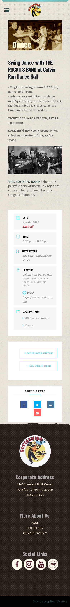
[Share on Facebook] (23, 404)
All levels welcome (37, 318)
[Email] (37, 412)
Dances (29, 325)
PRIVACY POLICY (35, 533)
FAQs (35, 523)
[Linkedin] (50, 404)
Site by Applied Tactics (50, 601)
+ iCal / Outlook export (38, 365)
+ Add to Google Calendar (38, 353)
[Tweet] (37, 404)
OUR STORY (35, 528)
